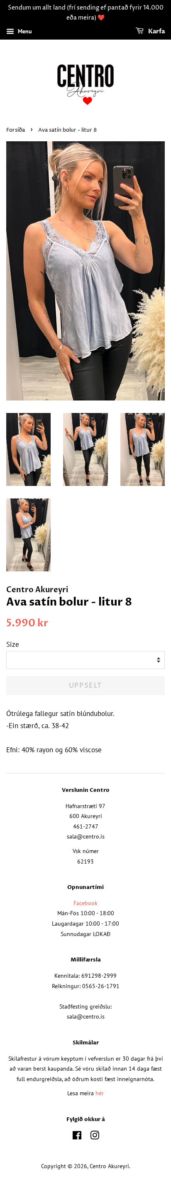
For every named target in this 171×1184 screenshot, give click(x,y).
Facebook (85, 903)
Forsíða (15, 130)
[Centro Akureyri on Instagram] (94, 1137)
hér (99, 1093)
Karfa (156, 31)
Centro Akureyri (109, 1166)
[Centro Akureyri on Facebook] (77, 1137)
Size (12, 644)
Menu (24, 31)
